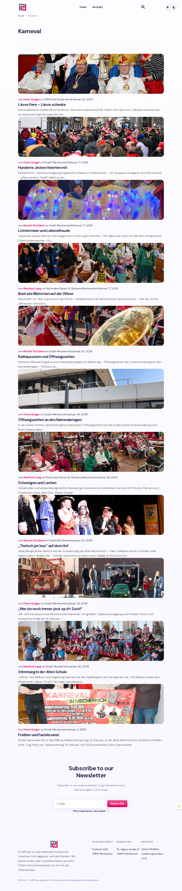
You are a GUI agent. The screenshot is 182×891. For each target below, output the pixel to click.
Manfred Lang (32, 288)
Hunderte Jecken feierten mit (42, 167)
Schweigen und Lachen (37, 482)
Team (83, 7)
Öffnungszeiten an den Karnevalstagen (50, 419)
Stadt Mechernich (55, 162)
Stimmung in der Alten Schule (42, 671)
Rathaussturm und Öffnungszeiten (46, 356)
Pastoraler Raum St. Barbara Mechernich (71, 288)
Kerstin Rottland (33, 225)
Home (21, 15)
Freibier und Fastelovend (38, 734)
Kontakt (98, 7)
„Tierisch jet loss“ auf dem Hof (43, 545)
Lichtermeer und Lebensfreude (44, 230)
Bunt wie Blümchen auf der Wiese (45, 293)
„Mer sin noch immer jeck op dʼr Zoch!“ (50, 608)
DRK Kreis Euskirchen (57, 99)
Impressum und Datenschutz (84, 880)
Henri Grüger (31, 99)
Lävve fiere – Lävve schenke (42, 104)
